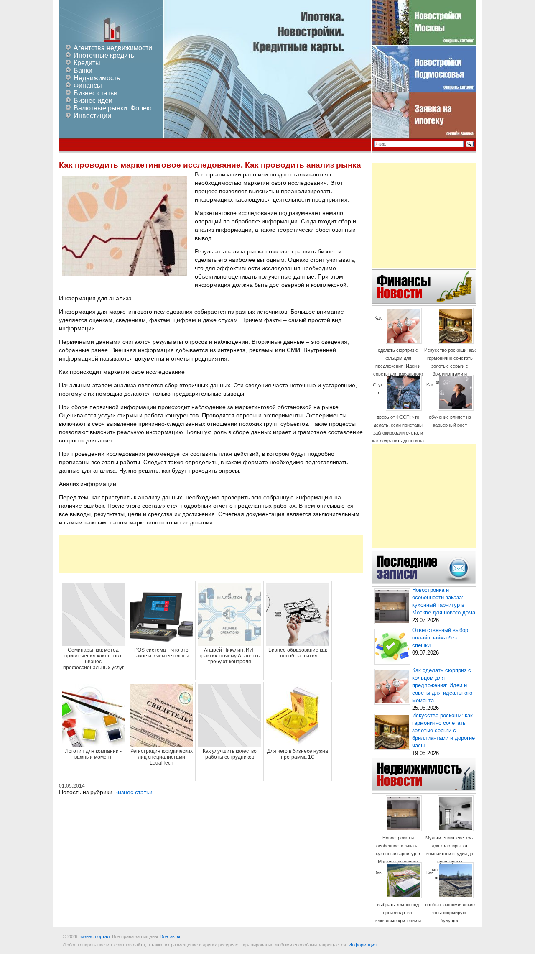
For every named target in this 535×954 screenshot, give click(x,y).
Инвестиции (92, 115)
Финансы (88, 85)
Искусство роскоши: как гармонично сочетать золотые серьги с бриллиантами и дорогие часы (450, 366)
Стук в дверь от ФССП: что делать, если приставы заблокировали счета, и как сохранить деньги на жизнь (398, 416)
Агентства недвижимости (113, 47)
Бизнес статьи (95, 93)
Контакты (170, 936)
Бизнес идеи (93, 100)
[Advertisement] (211, 554)
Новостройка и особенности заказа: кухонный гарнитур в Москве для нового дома (398, 853)
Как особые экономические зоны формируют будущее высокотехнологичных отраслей (450, 904)
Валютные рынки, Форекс (113, 108)
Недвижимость (97, 78)
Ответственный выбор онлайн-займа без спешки (440, 637)
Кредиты (87, 62)
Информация (363, 944)
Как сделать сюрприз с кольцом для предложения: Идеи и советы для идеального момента (398, 349)
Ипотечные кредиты (105, 55)
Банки (83, 70)
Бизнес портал (94, 936)
